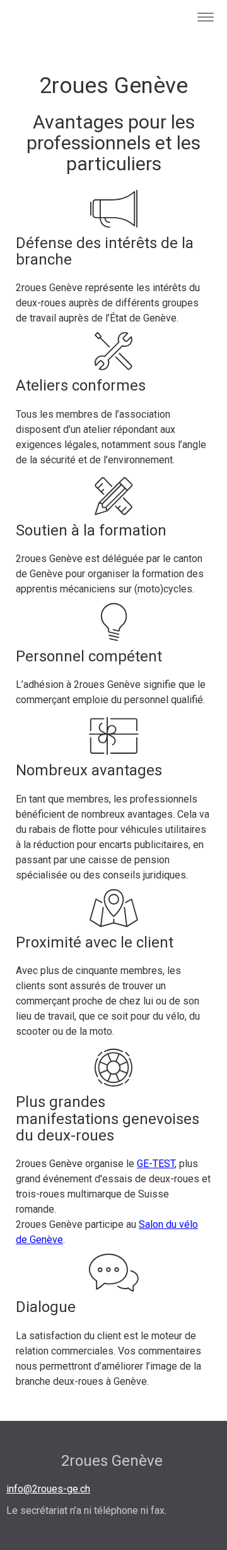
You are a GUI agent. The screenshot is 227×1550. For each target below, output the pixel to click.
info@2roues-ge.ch (48, 1489)
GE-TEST (156, 1164)
